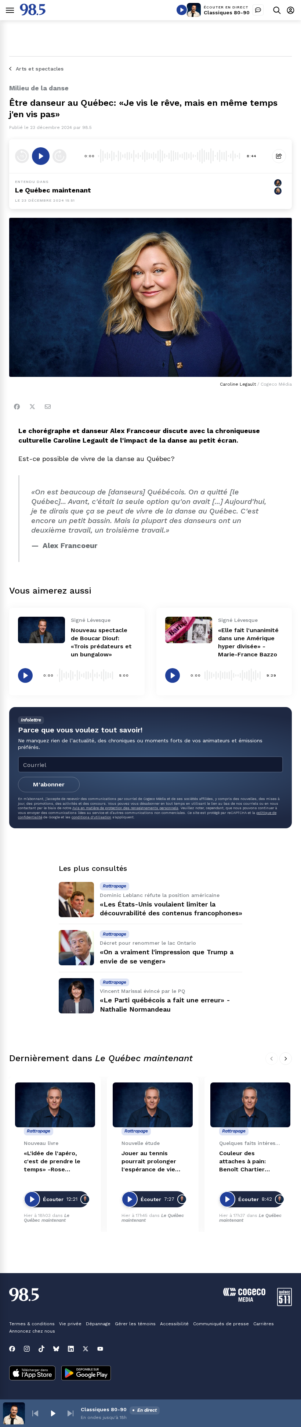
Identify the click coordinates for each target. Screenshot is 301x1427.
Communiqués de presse (221, 1323)
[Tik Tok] (41, 1349)
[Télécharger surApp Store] (32, 1374)
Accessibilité (174, 1323)
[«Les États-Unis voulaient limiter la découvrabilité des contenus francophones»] (76, 899)
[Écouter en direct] (182, 10)
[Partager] (279, 156)
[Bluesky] (56, 1349)
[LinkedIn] (71, 1349)
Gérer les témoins (135, 1323)
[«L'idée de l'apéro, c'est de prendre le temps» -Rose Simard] (55, 1105)
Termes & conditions (32, 1323)
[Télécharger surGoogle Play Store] (86, 1374)
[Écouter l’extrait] (41, 156)
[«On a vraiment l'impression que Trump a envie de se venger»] (76, 947)
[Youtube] (100, 1349)
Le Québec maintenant (46, 1218)
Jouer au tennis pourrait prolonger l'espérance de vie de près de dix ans (149, 1162)
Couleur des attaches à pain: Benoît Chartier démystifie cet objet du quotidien (249, 1162)
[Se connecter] (290, 10)
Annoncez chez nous (32, 1331)
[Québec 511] (284, 1304)
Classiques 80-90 (227, 12)
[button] (35, 1413)
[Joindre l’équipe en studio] (258, 9)
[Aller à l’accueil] (33, 13)
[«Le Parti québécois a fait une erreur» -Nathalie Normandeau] (76, 995)
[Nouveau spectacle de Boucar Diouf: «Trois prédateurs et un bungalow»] (41, 630)
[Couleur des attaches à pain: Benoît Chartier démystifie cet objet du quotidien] (250, 1105)
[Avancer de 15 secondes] (59, 156)
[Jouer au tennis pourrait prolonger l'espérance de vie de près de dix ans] (153, 1105)
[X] (85, 1349)
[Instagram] (27, 1349)
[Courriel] (47, 406)
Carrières (263, 1323)
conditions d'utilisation (91, 817)
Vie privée (70, 1323)
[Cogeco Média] (244, 1299)
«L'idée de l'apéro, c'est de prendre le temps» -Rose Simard (52, 1162)
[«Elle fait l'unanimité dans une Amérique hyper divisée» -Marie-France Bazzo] (188, 630)
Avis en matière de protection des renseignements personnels (125, 808)
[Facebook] (17, 406)
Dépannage (98, 1323)
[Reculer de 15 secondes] (22, 156)
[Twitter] (32, 406)
